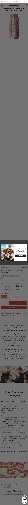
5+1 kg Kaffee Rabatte (19, 1)
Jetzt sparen (21, 255)
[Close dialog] (26, 244)
